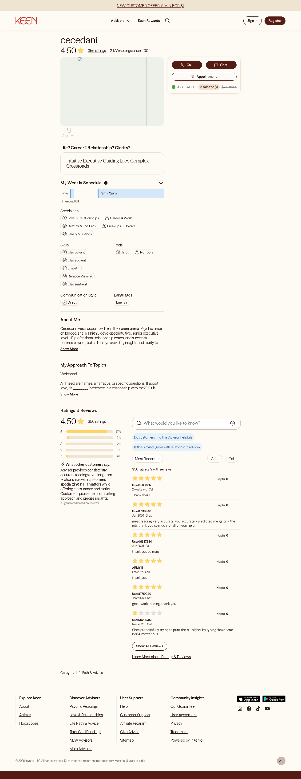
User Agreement (183, 714)
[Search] (167, 21)
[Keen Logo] (26, 20)
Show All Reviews (149, 646)
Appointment (207, 77)
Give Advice (129, 731)
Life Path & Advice (89, 673)
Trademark (179, 731)
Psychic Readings (84, 706)
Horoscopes (29, 723)
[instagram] (240, 710)
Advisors (117, 21)
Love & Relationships (86, 714)
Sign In (252, 21)
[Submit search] (232, 423)
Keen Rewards (149, 21)
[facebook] (249, 710)
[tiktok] (258, 710)
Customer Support (135, 714)
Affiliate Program (133, 723)
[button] (68, 133)
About (24, 706)
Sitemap (127, 740)
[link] (97, 50)
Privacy (176, 723)
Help (124, 706)
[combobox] (147, 458)
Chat (223, 65)
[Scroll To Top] (281, 761)
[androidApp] (273, 701)
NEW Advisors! (81, 740)
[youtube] (267, 710)
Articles (25, 714)
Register (275, 21)
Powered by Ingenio (186, 740)
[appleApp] (248, 701)
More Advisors (81, 748)
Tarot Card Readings (85, 731)
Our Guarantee (182, 706)
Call (189, 65)
